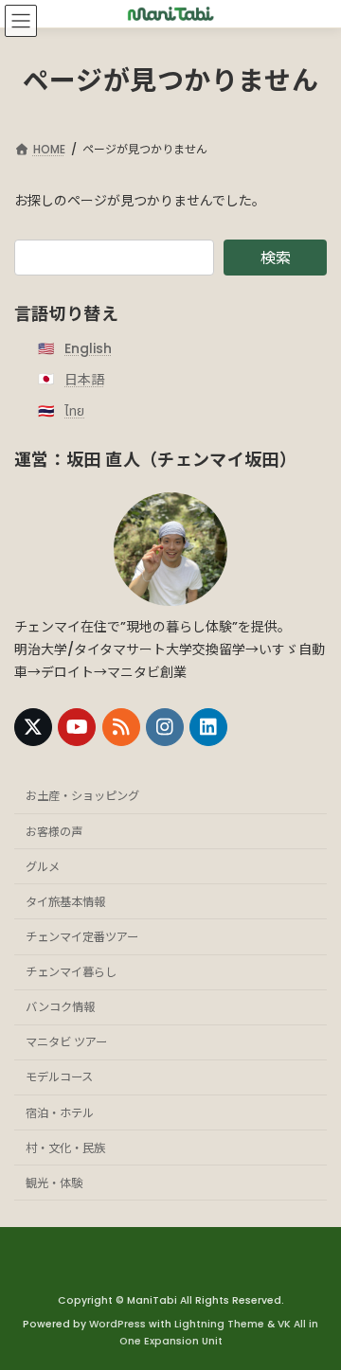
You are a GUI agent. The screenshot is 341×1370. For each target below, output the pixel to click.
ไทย (74, 409)
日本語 (84, 379)
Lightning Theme (219, 1324)
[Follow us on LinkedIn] (208, 727)
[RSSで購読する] (121, 727)
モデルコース (59, 1077)
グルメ (43, 867)
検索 (275, 258)
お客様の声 (54, 831)
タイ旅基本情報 (65, 902)
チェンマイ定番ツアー (82, 937)
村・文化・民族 (65, 1148)
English (88, 348)
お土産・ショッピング (82, 796)
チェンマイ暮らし (71, 972)
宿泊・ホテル (60, 1112)
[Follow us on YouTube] (77, 727)
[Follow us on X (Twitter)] (33, 727)
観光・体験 (54, 1183)
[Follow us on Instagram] (165, 727)
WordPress (117, 1324)
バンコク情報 (60, 1007)
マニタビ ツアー (66, 1042)
